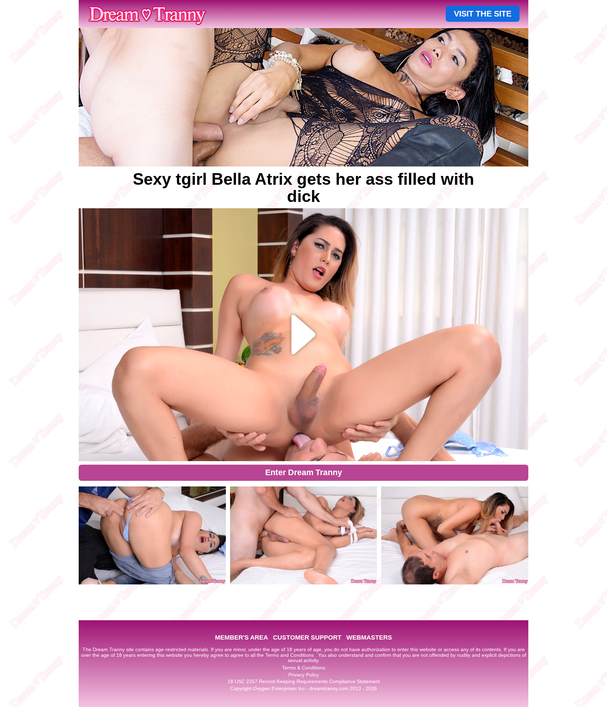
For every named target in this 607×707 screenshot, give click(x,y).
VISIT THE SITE (482, 13)
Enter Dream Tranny (303, 472)
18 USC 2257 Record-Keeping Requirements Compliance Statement (304, 681)
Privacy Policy (303, 674)
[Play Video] (304, 335)
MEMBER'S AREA (241, 637)
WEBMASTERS (369, 637)
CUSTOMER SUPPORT (307, 637)
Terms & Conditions (303, 667)
